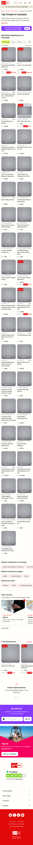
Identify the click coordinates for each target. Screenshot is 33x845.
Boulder (5, 576)
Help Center (4, 628)
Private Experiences (12, 11)
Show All (29, 641)
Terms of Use (12, 821)
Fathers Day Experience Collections (13, 567)
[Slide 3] (8, 116)
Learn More (24, 7)
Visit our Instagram (9, 754)
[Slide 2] (7, 116)
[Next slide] (31, 6)
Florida (14, 585)
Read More (4, 23)
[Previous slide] (2, 6)
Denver (26, 576)
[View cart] (25, 3)
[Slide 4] (26, 245)
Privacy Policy (20, 821)
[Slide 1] (21, 194)
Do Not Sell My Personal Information (16, 824)
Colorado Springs (16, 576)
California (5, 585)
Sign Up (27, 719)
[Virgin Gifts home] (5, 2)
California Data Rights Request (16, 826)
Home (2, 11)
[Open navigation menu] (30, 3)
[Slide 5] (11, 169)
